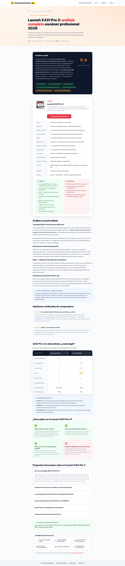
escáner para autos (77, 553)
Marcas (103, 3)
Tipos (96, 3)
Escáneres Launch (37, 11)
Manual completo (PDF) (46, 527)
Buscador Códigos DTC (85, 3)
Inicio (29, 11)
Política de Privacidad (47, 563)
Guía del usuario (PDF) (70, 525)
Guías (111, 3)
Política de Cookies (61, 563)
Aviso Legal (72, 563)
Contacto (81, 563)
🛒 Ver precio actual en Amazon (59, 116)
